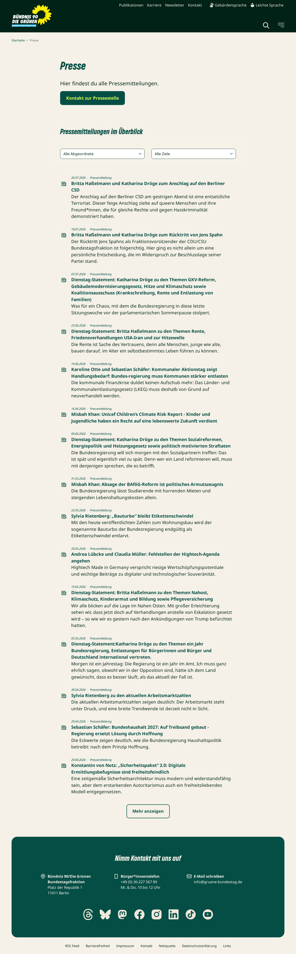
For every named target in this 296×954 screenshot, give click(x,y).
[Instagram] (156, 914)
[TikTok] (191, 914)
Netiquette (167, 946)
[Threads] (88, 914)
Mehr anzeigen (148, 811)
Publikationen (131, 5)
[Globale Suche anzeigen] (266, 25)
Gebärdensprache (231, 5)
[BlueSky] (105, 914)
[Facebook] (139, 914)
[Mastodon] (122, 914)
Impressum (125, 946)
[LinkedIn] (173, 914)
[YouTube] (208, 914)
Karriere (154, 5)
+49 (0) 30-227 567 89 (139, 881)
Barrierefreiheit (98, 946)
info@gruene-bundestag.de (218, 881)
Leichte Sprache (270, 5)
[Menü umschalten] (281, 25)
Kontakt (195, 5)
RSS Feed (72, 946)
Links (227, 946)
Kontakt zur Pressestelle (92, 98)
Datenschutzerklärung (199, 946)
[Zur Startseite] (32, 16)
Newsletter (174, 5)
